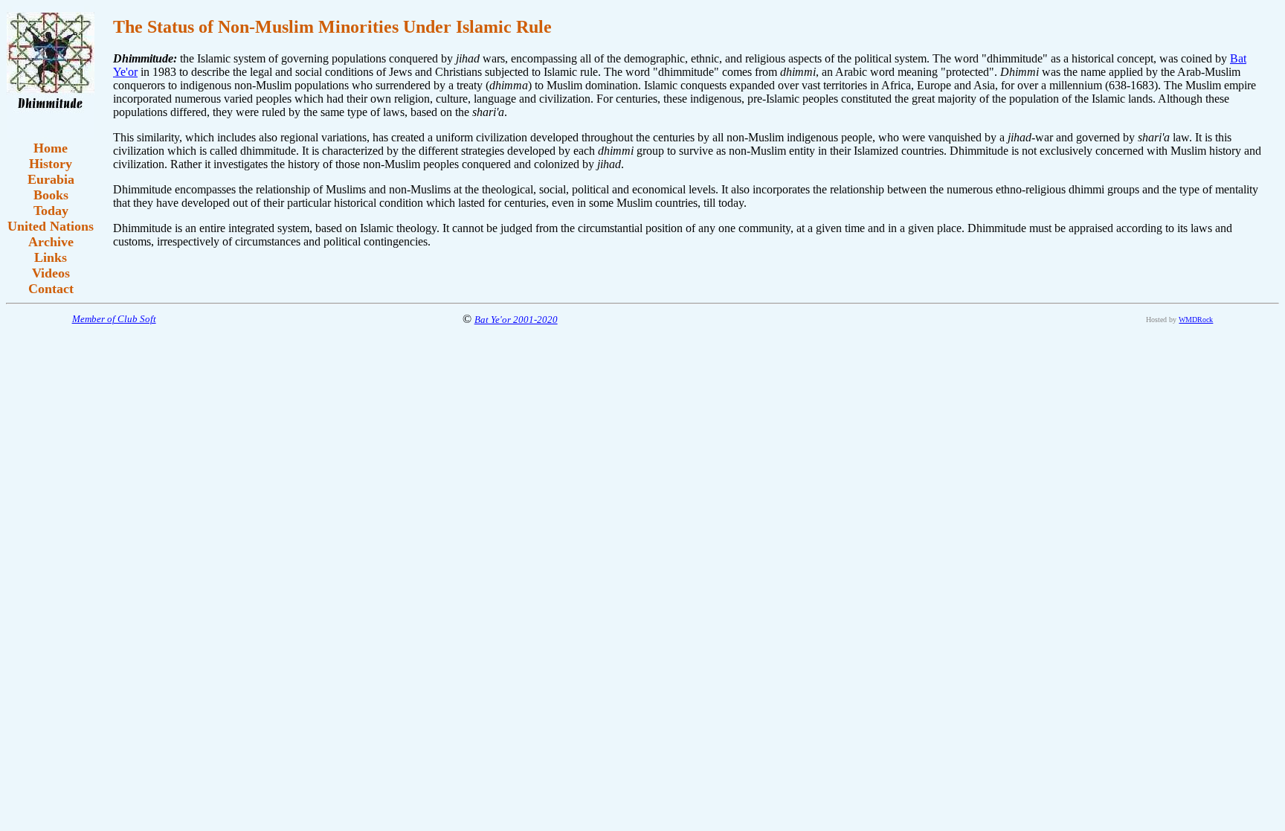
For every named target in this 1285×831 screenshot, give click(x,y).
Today (50, 210)
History (50, 163)
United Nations (50, 226)
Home (50, 148)
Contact (51, 288)
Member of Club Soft (114, 318)
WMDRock (1196, 319)
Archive (51, 241)
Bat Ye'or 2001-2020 (516, 319)
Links (50, 257)
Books (50, 194)
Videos (51, 273)
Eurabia (51, 179)
